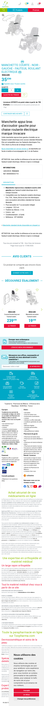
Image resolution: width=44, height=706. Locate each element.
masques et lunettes (8, 628)
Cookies (26, 429)
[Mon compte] (31, 4)
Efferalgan (26, 530)
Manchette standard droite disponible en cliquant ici (21, 225)
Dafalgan (35, 530)
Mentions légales (29, 425)
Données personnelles (30, 427)
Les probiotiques (6, 691)
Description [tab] (8, 182)
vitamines (36, 540)
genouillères (12, 570)
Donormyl (23, 536)
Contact (4, 427)
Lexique (26, 418)
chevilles (36, 572)
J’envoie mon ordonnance (22, 347)
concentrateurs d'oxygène (24, 626)
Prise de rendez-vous (30, 414)
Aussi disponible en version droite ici (15, 149)
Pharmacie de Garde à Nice (32, 437)
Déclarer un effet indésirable (32, 420)
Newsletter (5, 425)
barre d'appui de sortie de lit (9, 601)
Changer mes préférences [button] (26, 699)
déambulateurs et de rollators (26, 592)
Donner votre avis (21, 273)
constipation (39, 533)
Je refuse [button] (26, 694)
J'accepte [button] (26, 690)
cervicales (19, 572)
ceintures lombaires (21, 570)
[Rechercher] (3, 10)
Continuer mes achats (12, 114)
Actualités (27, 412)
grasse (8, 533)
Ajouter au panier (11, 95)
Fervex (33, 535)
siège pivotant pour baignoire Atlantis (21, 611)
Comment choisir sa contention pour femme (13, 580)
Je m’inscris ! (35, 366)
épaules (25, 572)
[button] (41, 309)
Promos (36, 10)
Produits (22, 10)
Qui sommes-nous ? (8, 423)
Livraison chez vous (30, 471)
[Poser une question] (27, 114)
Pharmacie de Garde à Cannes (33, 446)
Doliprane (38, 528)
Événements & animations (31, 416)
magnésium (12, 540)
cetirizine (13, 535)
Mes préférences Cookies (31, 431)
